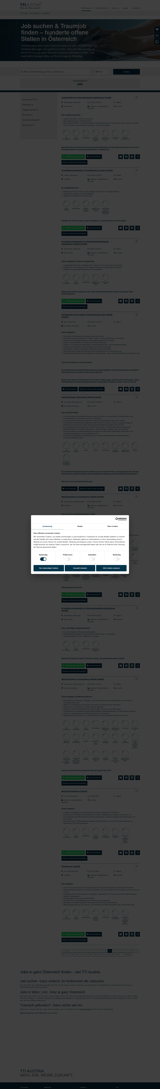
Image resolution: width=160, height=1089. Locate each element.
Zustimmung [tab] (47, 526)
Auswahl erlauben (80, 568)
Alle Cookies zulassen (111, 568)
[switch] (68, 559)
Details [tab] (80, 526)
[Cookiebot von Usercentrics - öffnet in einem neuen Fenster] (117, 519)
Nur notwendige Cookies (48, 568)
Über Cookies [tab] (112, 526)
